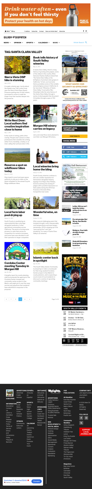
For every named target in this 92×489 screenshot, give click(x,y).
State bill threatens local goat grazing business (80, 243)
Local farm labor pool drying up (14, 213)
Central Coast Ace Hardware (40, 414)
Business (19, 409)
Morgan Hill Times (70, 441)
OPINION (19, 421)
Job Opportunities (85, 393)
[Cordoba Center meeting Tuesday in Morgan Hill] (17, 251)
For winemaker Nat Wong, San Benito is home (80, 221)
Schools (19, 414)
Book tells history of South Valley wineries (45, 60)
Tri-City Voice (68, 456)
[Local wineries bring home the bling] (46, 155)
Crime (18, 411)
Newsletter (10, 406)
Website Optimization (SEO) (52, 435)
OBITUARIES (41, 390)
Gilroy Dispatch (69, 425)
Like (84, 147)
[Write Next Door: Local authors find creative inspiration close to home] (17, 111)
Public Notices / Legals (53, 401)
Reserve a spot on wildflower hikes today (15, 168)
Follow (83, 152)
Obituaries (40, 393)
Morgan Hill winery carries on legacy (45, 127)
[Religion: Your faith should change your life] (66, 232)
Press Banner (68, 443)
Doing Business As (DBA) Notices (54, 411)
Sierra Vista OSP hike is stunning (14, 78)
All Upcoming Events (30, 428)
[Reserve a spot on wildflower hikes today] (17, 155)
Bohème (66, 468)
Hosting (50, 431)
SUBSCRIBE (10, 398)
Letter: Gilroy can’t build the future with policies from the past (80, 209)
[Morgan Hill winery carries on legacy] (46, 114)
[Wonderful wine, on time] (46, 202)
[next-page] (29, 299)
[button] (81, 42)
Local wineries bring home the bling (46, 168)
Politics (19, 416)
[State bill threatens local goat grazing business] (66, 243)
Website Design (53, 429)
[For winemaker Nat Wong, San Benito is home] (66, 221)
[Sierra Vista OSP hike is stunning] (17, 65)
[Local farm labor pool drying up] (17, 202)
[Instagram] (86, 31)
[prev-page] (6, 299)
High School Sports (29, 411)
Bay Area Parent (69, 466)
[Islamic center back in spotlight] (46, 248)
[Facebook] (83, 31)
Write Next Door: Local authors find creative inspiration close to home (16, 125)
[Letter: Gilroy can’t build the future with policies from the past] (66, 208)
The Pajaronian (69, 452)
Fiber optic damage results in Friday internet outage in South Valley (74, 193)
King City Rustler (69, 436)
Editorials (19, 426)
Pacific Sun (67, 415)
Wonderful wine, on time (45, 213)
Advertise (19, 393)
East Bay (67, 475)
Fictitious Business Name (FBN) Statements (54, 406)
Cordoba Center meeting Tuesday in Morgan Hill (16, 266)
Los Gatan (67, 438)
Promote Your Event (30, 444)
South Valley (68, 477)
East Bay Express (70, 399)
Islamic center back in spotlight (45, 259)
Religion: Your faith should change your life (80, 232)
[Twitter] (81, 423)
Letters (18, 428)
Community (20, 423)
